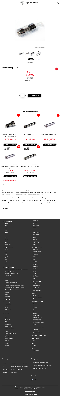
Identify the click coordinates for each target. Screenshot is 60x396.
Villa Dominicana (36, 241)
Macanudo (7, 345)
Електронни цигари (8, 267)
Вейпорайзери (7, 299)
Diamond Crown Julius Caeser (11, 333)
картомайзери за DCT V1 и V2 (9, 194)
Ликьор (6, 232)
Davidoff (6, 331)
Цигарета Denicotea (37, 319)
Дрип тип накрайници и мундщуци (12, 289)
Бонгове (35, 303)
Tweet (39, 59)
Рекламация (14, 372)
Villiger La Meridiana (37, 242)
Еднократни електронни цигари (11, 273)
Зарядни (6, 294)
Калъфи (34, 256)
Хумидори (35, 249)
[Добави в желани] (57, 91)
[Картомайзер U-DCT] (30, 48)
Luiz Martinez (7, 343)
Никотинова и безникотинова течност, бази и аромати (16, 269)
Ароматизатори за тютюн (38, 322)
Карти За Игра (36, 350)
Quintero (35, 229)
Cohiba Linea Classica (9, 328)
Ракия (6, 235)
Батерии (6, 280)
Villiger (6, 307)
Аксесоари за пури (37, 247)
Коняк (6, 230)
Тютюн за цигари (36, 298)
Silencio (34, 235)
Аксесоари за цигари (37, 301)
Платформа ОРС (24, 363)
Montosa (35, 222)
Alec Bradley (7, 316)
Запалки (35, 309)
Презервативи (36, 352)
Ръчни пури (6, 313)
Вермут (6, 225)
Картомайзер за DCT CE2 (30, 134)
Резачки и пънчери (37, 251)
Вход (4, 366)
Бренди (6, 249)
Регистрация (6, 369)
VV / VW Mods (8, 275)
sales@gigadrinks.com (42, 362)
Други (34, 324)
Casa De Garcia (8, 324)
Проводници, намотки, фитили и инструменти (15, 287)
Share (31, 59)
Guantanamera (8, 304)
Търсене (13, 363)
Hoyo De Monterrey (9, 338)
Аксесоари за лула (37, 290)
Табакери (35, 313)
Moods (34, 271)
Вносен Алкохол (7, 221)
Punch (34, 227)
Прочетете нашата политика (30, 388)
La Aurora (7, 340)
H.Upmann (7, 335)
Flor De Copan (8, 336)
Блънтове (35, 305)
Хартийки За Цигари (37, 317)
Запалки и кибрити (37, 252)
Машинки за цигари (37, 311)
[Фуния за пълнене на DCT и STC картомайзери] (10, 133)
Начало (4, 363)
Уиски (6, 242)
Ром (5, 237)
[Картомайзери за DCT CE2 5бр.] (30, 164)
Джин (6, 228)
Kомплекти (7, 278)
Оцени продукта (30, 62)
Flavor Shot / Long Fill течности (11, 271)
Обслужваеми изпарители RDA (11, 283)
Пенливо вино (8, 244)
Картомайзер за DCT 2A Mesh (49, 134)
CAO (6, 321)
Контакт (5, 372)
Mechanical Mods (8, 277)
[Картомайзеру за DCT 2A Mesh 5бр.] (10, 164)
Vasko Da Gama (8, 309)
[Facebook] (33, 371)
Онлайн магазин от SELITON (30, 394)
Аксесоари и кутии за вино (39, 335)
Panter (34, 273)
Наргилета (35, 329)
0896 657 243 (42, 368)
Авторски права (15, 366)
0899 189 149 (47, 365)
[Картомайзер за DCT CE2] (30, 133)
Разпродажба (7, 296)
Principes (7, 311)
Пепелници (35, 254)
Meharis (34, 268)
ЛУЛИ (34, 283)
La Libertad (7, 341)
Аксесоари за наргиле (37, 332)
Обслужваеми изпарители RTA (11, 282)
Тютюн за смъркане (37, 297)
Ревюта (5, 185)
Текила (6, 239)
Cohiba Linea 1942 (8, 326)
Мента (6, 259)
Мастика (6, 234)
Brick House (7, 319)
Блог (21, 369)
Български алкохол (8, 247)
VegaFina (35, 239)
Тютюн (33, 293)
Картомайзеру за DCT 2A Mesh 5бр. (10, 167)
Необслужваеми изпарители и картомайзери (14, 285)
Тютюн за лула (36, 295)
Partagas (35, 223)
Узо (5, 240)
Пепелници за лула (37, 288)
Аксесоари (7, 292)
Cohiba (34, 263)
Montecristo (35, 220)
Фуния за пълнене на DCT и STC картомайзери (10, 135)
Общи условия (24, 366)
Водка (6, 227)
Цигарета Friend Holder (38, 320)
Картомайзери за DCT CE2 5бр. (30, 166)
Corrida (6, 329)
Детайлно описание (9, 180)
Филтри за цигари (37, 315)
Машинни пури (7, 302)
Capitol (6, 322)
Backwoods (35, 261)
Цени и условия (15, 369)
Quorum (35, 230)
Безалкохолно (35, 338)
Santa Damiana (36, 234)
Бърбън (6, 223)
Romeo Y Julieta (36, 232)
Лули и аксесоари (36, 281)
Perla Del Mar (36, 225)
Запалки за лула (36, 285)
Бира (33, 343)
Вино (6, 251)
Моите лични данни (30, 391)
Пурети (33, 259)
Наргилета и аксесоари (38, 327)
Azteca (6, 317)
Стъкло (34, 345)
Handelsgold (35, 266)
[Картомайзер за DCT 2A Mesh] (49, 133)
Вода (34, 340)
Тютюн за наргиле (37, 331)
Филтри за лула (36, 287)
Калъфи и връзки (8, 290)
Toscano (6, 305)
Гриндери (35, 307)
